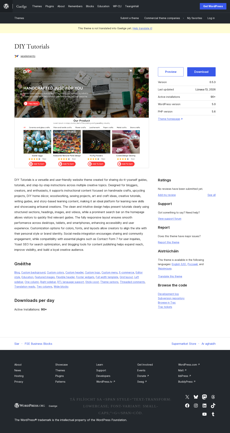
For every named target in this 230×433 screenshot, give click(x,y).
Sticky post (92, 281)
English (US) (179, 264)
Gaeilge (53, 405)
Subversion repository (171, 298)
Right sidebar (48, 281)
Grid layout (126, 277)
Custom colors (55, 272)
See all (212, 194)
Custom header (74, 272)
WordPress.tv (105, 381)
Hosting (19, 375)
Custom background (33, 272)
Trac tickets (165, 306)
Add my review (167, 194)
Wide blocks (61, 286)
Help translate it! (142, 28)
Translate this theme (170, 276)
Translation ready (24, 286)
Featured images (45, 277)
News (17, 370)
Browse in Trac (167, 302)
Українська (164, 268)
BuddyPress (187, 381)
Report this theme (168, 242)
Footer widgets (85, 277)
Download (201, 72)
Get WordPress (213, 6)
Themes (19, 18)
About (18, 364)
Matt (182, 370)
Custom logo (92, 272)
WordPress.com (189, 364)
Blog (17, 272)
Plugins (59, 375)
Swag (142, 381)
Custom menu (110, 272)
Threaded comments (132, 281)
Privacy (18, 381)
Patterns (60, 381)
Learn (99, 364)
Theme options (109, 281)
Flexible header (65, 277)
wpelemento (27, 56)
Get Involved (145, 364)
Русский (193, 264)
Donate (143, 375)
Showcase (61, 364)
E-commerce (126, 272)
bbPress (184, 375)
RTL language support (70, 281)
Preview (170, 72)
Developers (103, 375)
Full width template (107, 277)
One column (32, 281)
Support (101, 370)
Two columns (44, 286)
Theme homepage (169, 118)
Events (141, 370)
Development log (168, 293)
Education (27, 277)
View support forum (169, 218)
